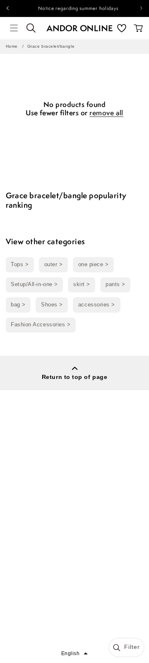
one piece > (93, 264)
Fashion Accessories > (40, 325)
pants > (115, 284)
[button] (14, 28)
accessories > (96, 305)
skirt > (81, 284)
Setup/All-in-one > (34, 284)
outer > (53, 264)
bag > (18, 305)
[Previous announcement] (7, 8)
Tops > (20, 264)
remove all (106, 113)
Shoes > (52, 305)
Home (12, 46)
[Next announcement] (141, 8)
